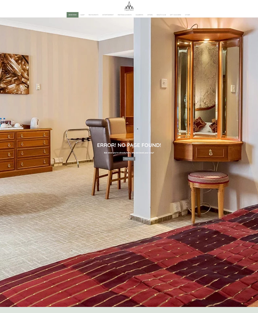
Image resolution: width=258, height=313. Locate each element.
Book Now (72, 15)
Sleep (83, 15)
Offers (150, 15)
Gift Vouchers (175, 15)
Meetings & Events (125, 15)
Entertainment (108, 15)
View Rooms (129, 159)
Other (187, 15)
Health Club (161, 15)
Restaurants (93, 15)
